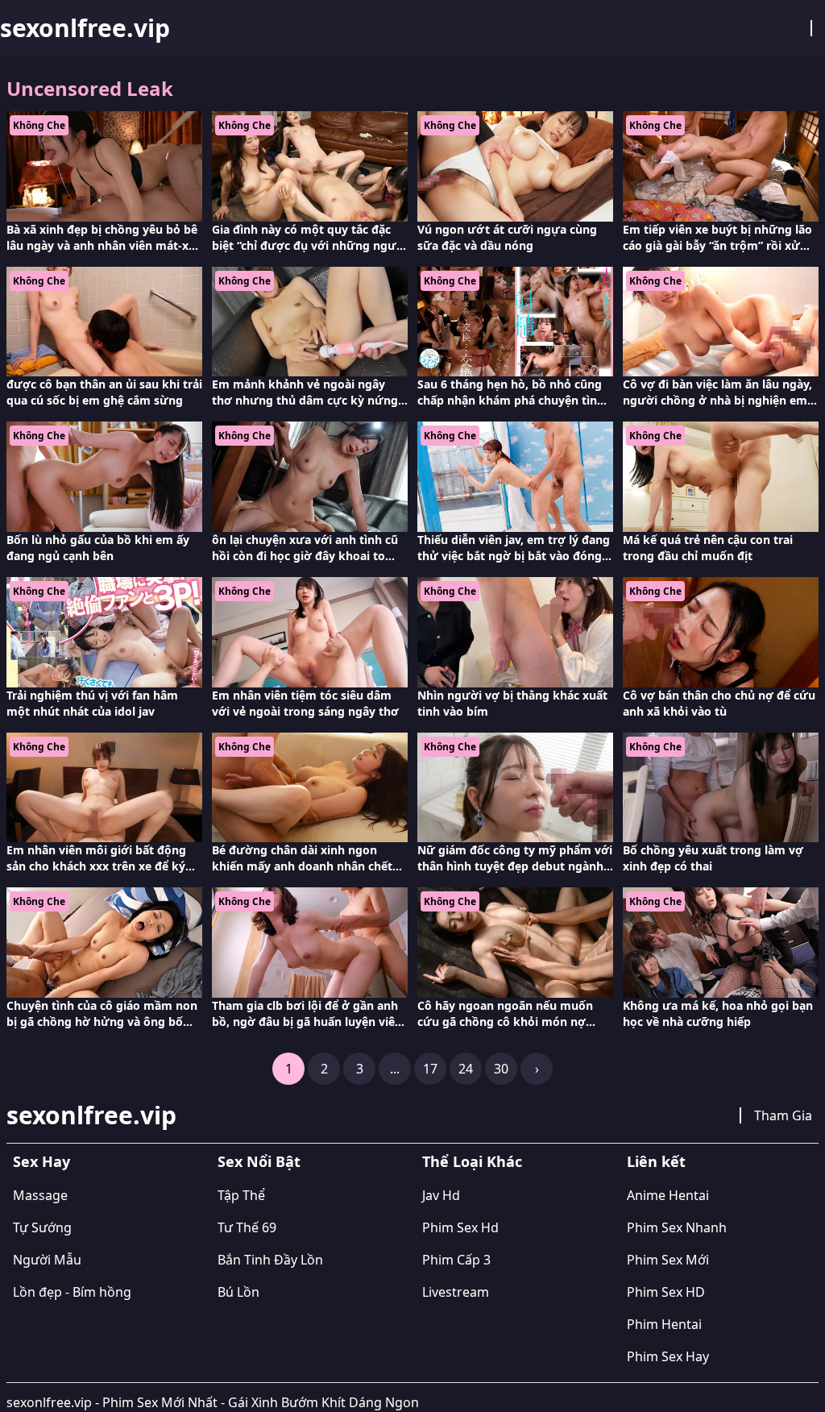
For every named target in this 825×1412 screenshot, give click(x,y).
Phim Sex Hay (668, 1356)
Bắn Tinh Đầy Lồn (270, 1260)
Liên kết (656, 1161)
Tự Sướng (42, 1227)
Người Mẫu (47, 1260)
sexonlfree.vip (85, 28)
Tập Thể (241, 1195)
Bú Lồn (238, 1292)
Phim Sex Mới (668, 1260)
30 (501, 1069)
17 (430, 1069)
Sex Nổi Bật (259, 1161)
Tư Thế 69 (247, 1227)
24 (465, 1069)
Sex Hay (41, 1161)
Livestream (455, 1292)
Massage (40, 1195)
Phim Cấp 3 (456, 1260)
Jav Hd (441, 1195)
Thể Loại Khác (472, 1161)
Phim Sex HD (666, 1292)
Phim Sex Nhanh (677, 1227)
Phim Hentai (664, 1324)
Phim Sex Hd (460, 1227)
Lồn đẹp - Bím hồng (72, 1292)
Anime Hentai (668, 1195)
